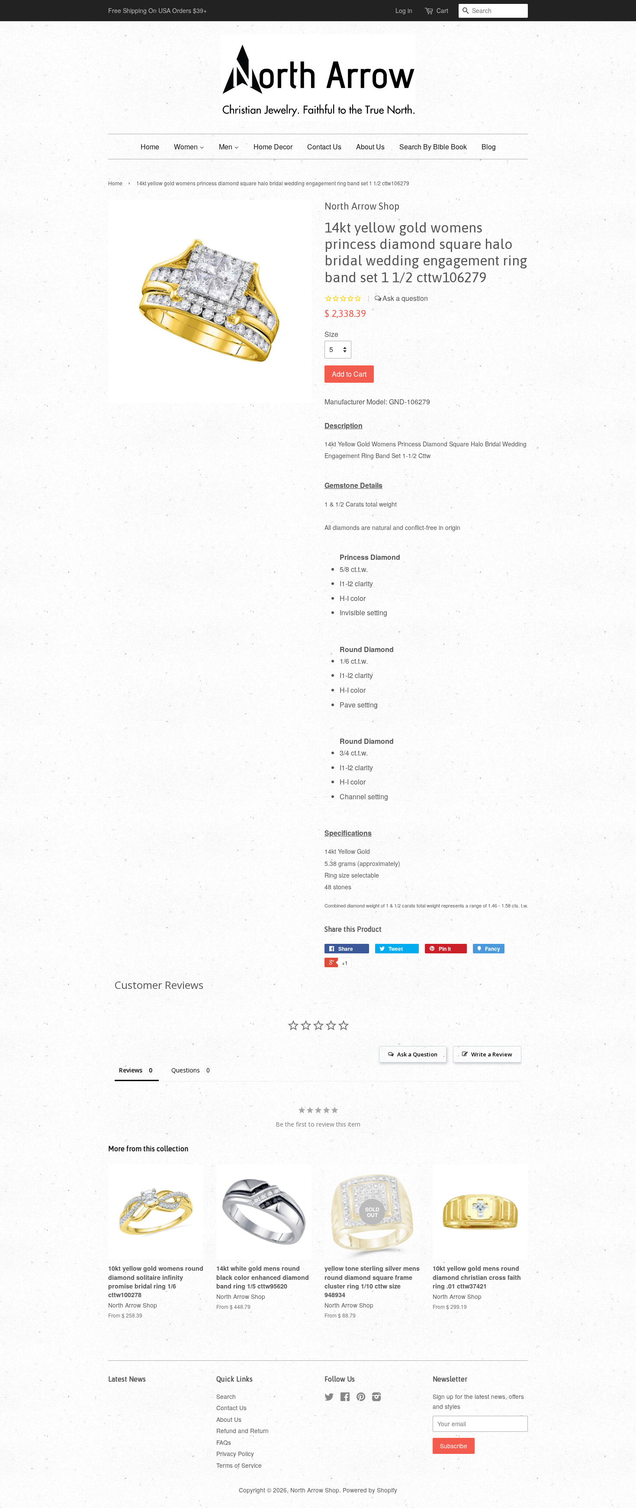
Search (226, 1396)
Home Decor (273, 147)
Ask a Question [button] (417, 1054)
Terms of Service (239, 1465)
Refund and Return (242, 1430)
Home (150, 147)
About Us (370, 147)
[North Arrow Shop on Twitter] (329, 1398)
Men (226, 147)
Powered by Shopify (370, 1489)
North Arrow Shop (314, 1489)
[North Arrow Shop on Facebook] (345, 1398)
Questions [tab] (185, 1070)
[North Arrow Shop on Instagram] (376, 1398)
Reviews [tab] (130, 1070)
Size (331, 334)
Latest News (127, 1379)
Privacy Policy (235, 1453)
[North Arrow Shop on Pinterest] (361, 1398)
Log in (403, 10)
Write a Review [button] (491, 1054)
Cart (442, 10)
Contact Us (324, 147)
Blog (489, 147)
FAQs (223, 1442)
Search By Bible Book (433, 147)
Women (186, 147)
